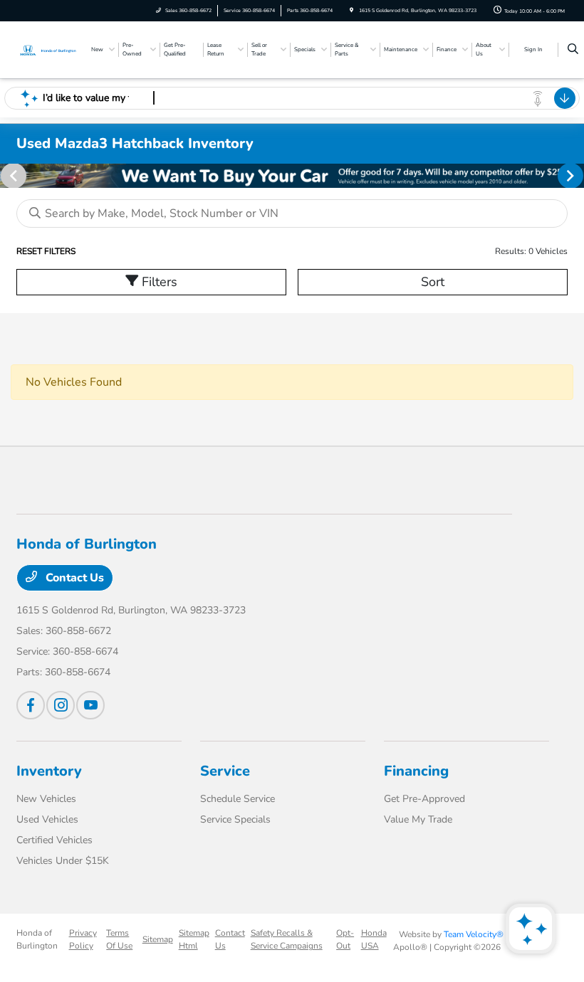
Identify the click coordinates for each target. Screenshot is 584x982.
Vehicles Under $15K (62, 860)
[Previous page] (12, 175)
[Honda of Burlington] (48, 49)
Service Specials (235, 819)
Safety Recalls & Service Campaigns (287, 939)
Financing (416, 771)
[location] (351, 10)
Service (225, 771)
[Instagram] (60, 705)
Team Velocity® (474, 934)
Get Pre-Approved (424, 799)
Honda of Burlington (37, 939)
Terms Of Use (119, 939)
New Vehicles (46, 799)
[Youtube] (90, 705)
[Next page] (572, 175)
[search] (573, 49)
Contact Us (73, 578)
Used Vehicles (47, 819)
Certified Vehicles (54, 840)
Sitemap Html (194, 939)
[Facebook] (30, 705)
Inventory (49, 771)
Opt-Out (345, 939)
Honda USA (374, 939)
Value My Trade (418, 819)
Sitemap (157, 939)
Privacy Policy (83, 939)
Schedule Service (237, 799)
